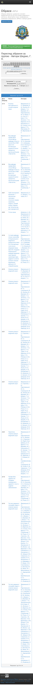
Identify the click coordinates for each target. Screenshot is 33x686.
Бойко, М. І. (26, 217)
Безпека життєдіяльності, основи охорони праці (13, 106)
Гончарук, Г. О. (25, 221)
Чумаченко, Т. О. (26, 468)
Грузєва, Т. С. (25, 316)
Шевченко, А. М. (25, 212)
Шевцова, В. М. (25, 326)
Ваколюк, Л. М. (25, 538)
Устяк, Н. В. (26, 466)
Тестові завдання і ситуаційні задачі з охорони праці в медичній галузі (13, 506)
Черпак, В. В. (25, 228)
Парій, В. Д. (24, 310)
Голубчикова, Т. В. (25, 160)
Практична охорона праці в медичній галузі (13, 433)
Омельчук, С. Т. (25, 312)
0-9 (11, 63)
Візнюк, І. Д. (26, 628)
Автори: (23, 85)
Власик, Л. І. (24, 543)
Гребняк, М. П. (25, 558)
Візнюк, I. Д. (26, 547)
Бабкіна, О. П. (25, 443)
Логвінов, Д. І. (27, 662)
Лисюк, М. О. (24, 317)
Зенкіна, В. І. (26, 107)
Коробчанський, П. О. (25, 576)
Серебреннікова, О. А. (26, 462)
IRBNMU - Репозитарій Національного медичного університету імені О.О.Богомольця (16, 46)
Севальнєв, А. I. (25, 556)
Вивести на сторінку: (10, 85)
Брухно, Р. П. (24, 127)
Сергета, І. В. (25, 284)
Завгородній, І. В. (26, 654)
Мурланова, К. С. (26, 131)
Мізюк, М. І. (26, 568)
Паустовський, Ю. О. (25, 287)
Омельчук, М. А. (25, 328)
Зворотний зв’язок (10, 682)
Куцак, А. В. (26, 563)
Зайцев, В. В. (26, 554)
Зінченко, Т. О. (25, 120)
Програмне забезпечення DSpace (9, 679)
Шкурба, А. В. (25, 319)
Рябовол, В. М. (25, 307)
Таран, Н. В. (24, 301)
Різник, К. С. (26, 262)
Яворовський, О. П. (25, 136)
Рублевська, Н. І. (26, 314)
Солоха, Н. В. (27, 125)
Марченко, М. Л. (25, 122)
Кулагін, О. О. (27, 325)
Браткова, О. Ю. (26, 539)
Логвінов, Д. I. (27, 581)
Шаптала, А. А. (25, 230)
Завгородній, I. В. (26, 573)
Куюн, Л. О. (24, 118)
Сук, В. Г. (25, 116)
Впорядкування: (11, 83)
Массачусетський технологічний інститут (14, 681)
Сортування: (9, 81)
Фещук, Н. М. (25, 541)
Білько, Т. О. (25, 520)
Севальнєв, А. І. (25, 637)
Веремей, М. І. (25, 111)
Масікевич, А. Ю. (26, 549)
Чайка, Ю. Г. (24, 196)
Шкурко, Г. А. (25, 109)
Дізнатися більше (6, 21)
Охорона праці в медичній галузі (13, 270)
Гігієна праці (12, 212)
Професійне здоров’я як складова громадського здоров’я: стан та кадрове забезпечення (13, 482)
